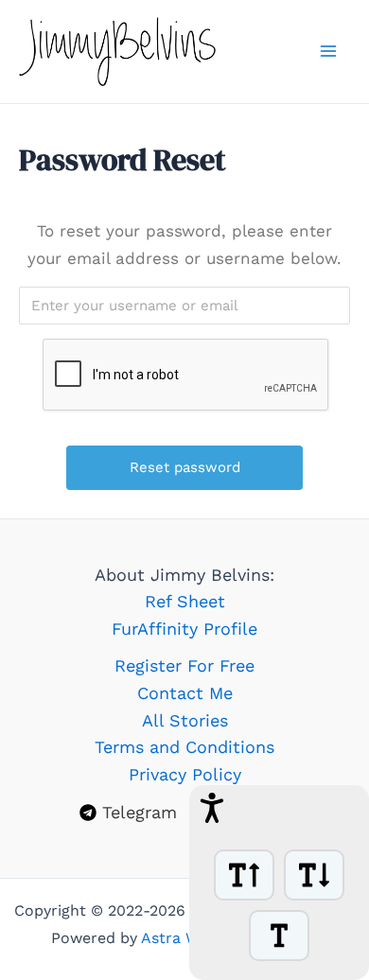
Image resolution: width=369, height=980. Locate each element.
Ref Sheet (185, 601)
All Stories (185, 720)
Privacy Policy (185, 774)
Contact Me (185, 693)
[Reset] (279, 935)
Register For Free (184, 665)
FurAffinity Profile (184, 629)
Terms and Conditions (184, 747)
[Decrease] (314, 875)
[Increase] (244, 875)
